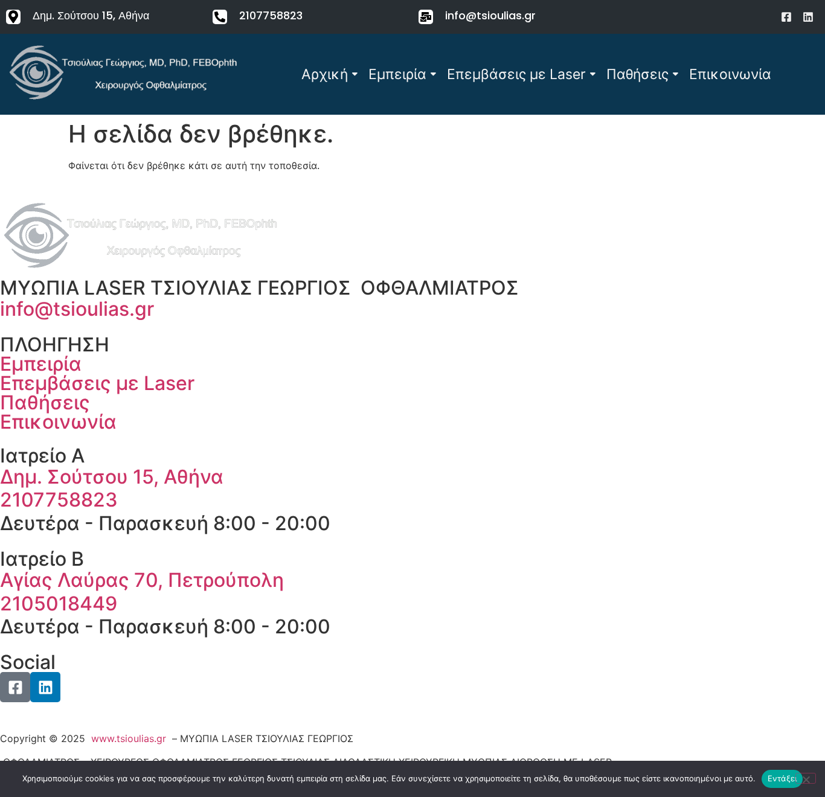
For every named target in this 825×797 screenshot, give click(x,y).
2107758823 (271, 15)
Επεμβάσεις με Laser (516, 74)
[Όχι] (805, 778)
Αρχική (324, 74)
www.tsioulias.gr (128, 738)
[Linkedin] (808, 17)
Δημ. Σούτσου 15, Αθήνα (91, 15)
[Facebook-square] (786, 17)
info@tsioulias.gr (490, 15)
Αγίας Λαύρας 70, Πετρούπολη (142, 580)
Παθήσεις (637, 74)
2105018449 (58, 603)
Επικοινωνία (730, 74)
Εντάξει (782, 778)
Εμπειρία (397, 74)
